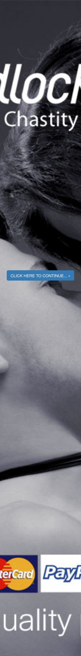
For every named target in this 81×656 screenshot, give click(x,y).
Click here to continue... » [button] (40, 275)
